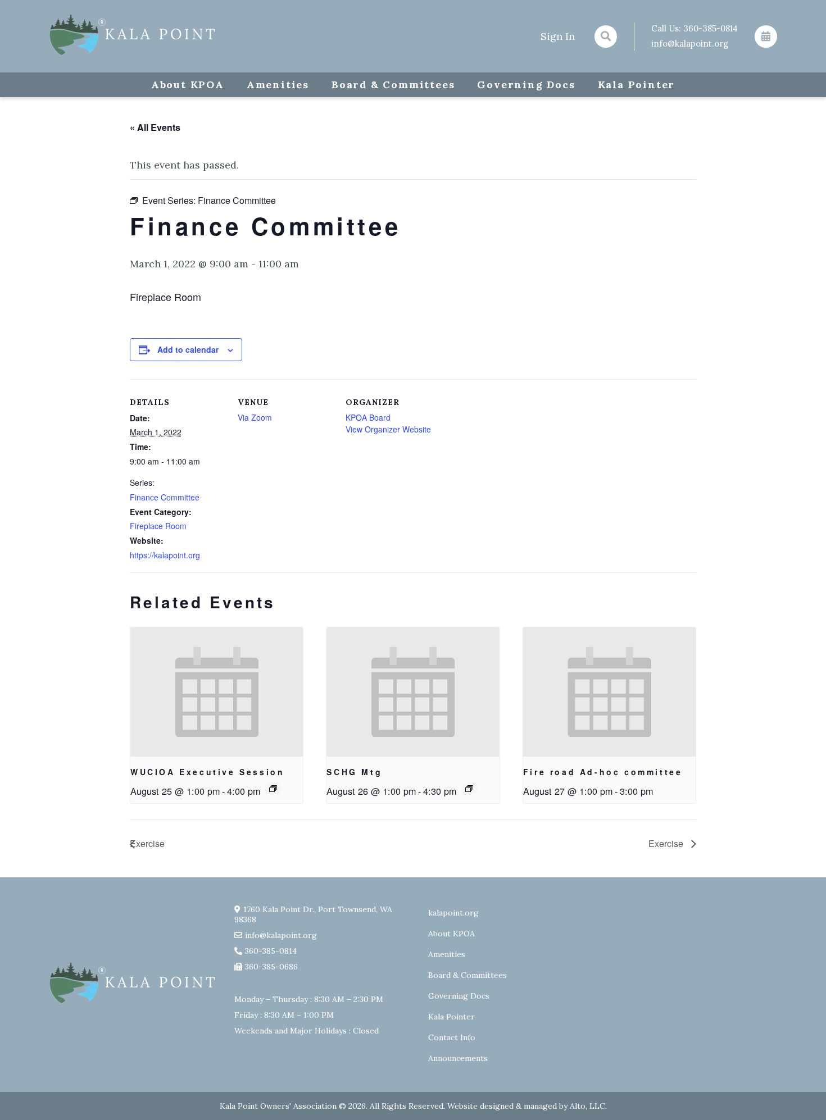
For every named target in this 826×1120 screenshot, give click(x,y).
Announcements (458, 1058)
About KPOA (187, 84)
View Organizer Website (388, 429)
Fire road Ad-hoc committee (603, 771)
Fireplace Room (158, 525)
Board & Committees (393, 84)
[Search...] (605, 36)
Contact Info (451, 1037)
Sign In (558, 36)
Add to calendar (188, 349)
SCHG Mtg (354, 771)
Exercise (147, 843)
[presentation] (216, 692)
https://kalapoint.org (165, 555)
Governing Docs (526, 84)
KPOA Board (368, 417)
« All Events (155, 127)
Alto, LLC (587, 1106)
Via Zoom (255, 417)
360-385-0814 (710, 28)
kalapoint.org (453, 913)
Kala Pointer (636, 84)
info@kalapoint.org (689, 43)
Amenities (278, 84)
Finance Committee (164, 497)
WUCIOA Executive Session (207, 771)
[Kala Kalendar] (766, 36)
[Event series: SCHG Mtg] (469, 788)
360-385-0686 (271, 967)
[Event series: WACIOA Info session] (273, 788)
